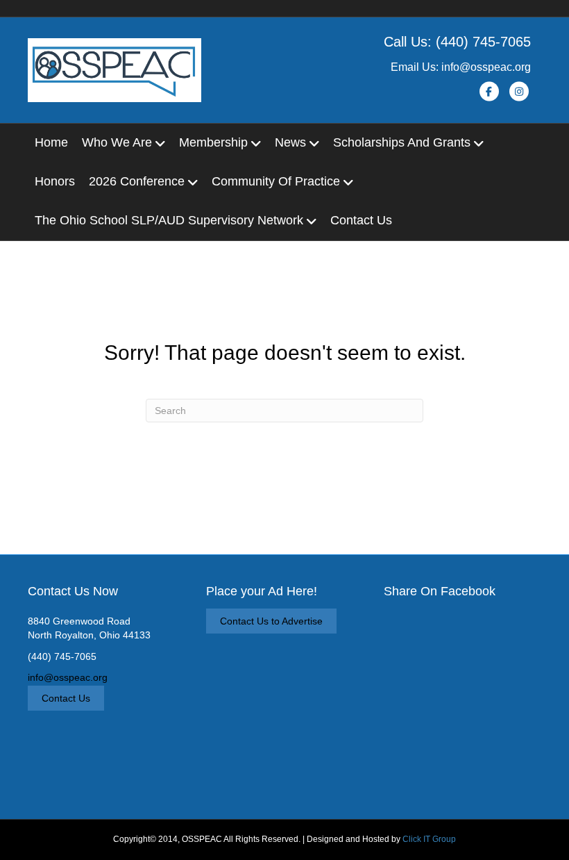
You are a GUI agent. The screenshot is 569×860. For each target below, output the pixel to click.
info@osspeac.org (68, 677)
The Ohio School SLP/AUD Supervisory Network (169, 220)
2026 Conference (137, 181)
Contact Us (361, 220)
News (290, 142)
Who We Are (117, 142)
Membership (213, 142)
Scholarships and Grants (401, 142)
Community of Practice (276, 181)
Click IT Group (429, 839)
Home (51, 142)
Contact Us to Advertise (271, 621)
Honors (55, 181)
